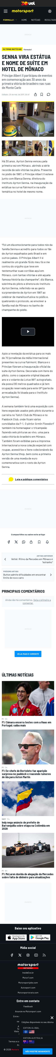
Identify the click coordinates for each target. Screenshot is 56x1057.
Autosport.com (28, 987)
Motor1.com (28, 977)
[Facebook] (9, 542)
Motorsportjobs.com (28, 982)
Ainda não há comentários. (28, 601)
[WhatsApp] (24, 542)
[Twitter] (16, 542)
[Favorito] (42, 94)
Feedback (28, 1006)
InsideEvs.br (28, 972)
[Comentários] (49, 94)
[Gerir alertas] (47, 542)
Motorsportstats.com (28, 992)
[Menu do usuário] (50, 11)
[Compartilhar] (35, 94)
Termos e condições (18, 1041)
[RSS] (44, 955)
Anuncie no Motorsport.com (28, 1011)
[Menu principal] (5, 11)
